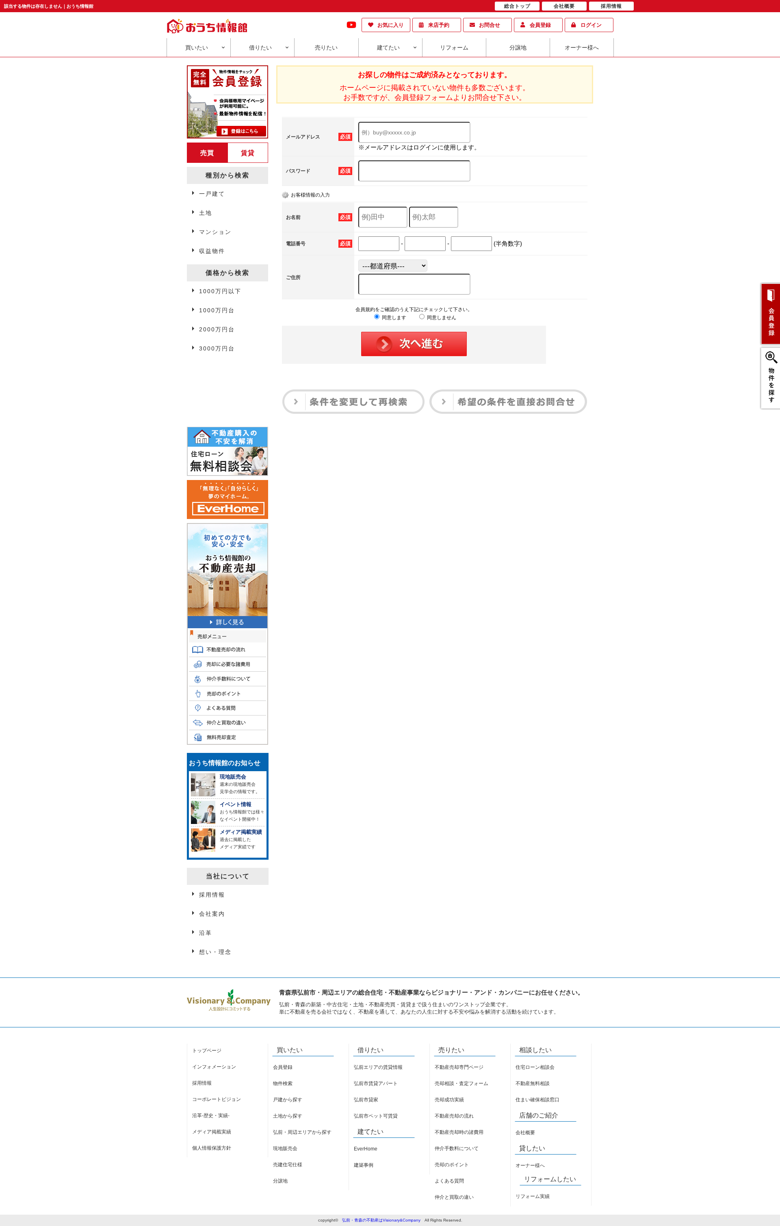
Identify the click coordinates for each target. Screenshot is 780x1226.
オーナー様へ (582, 47)
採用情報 (212, 894)
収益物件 (212, 251)
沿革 (205, 933)
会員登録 (540, 25)
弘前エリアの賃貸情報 (378, 1067)
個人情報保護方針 (211, 1148)
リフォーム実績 (533, 1196)
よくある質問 (449, 1181)
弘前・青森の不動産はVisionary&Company (381, 1220)
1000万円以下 (220, 291)
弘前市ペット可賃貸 (376, 1116)
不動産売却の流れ (454, 1116)
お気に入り (390, 25)
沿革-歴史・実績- (211, 1115)
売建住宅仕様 (287, 1165)
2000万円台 (217, 329)
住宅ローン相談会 (535, 1067)
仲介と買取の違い (454, 1197)
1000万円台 (217, 310)
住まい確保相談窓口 (537, 1100)
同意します (393, 317)
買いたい (196, 47)
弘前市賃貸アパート (376, 1083)
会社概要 (525, 1132)
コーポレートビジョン (216, 1099)
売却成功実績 (449, 1100)
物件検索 (282, 1083)
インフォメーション (214, 1067)
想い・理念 (215, 952)
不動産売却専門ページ (459, 1067)
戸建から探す (287, 1100)
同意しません (441, 317)
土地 (205, 213)
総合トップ (517, 6)
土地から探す (287, 1116)
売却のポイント (452, 1165)
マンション (215, 232)
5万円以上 (214, 388)
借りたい (260, 47)
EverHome (365, 1149)
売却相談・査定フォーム (461, 1083)
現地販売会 (285, 1148)
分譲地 (517, 47)
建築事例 (363, 1165)
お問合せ (489, 25)
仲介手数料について (457, 1148)
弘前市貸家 (366, 1100)
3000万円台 (217, 348)
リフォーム (454, 47)
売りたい (326, 47)
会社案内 (212, 913)
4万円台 (211, 369)
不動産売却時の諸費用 (459, 1132)
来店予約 (438, 25)
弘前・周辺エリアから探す (302, 1132)
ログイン (591, 25)
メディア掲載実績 (211, 1132)
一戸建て (212, 193)
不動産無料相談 (533, 1083)
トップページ (206, 1050)
